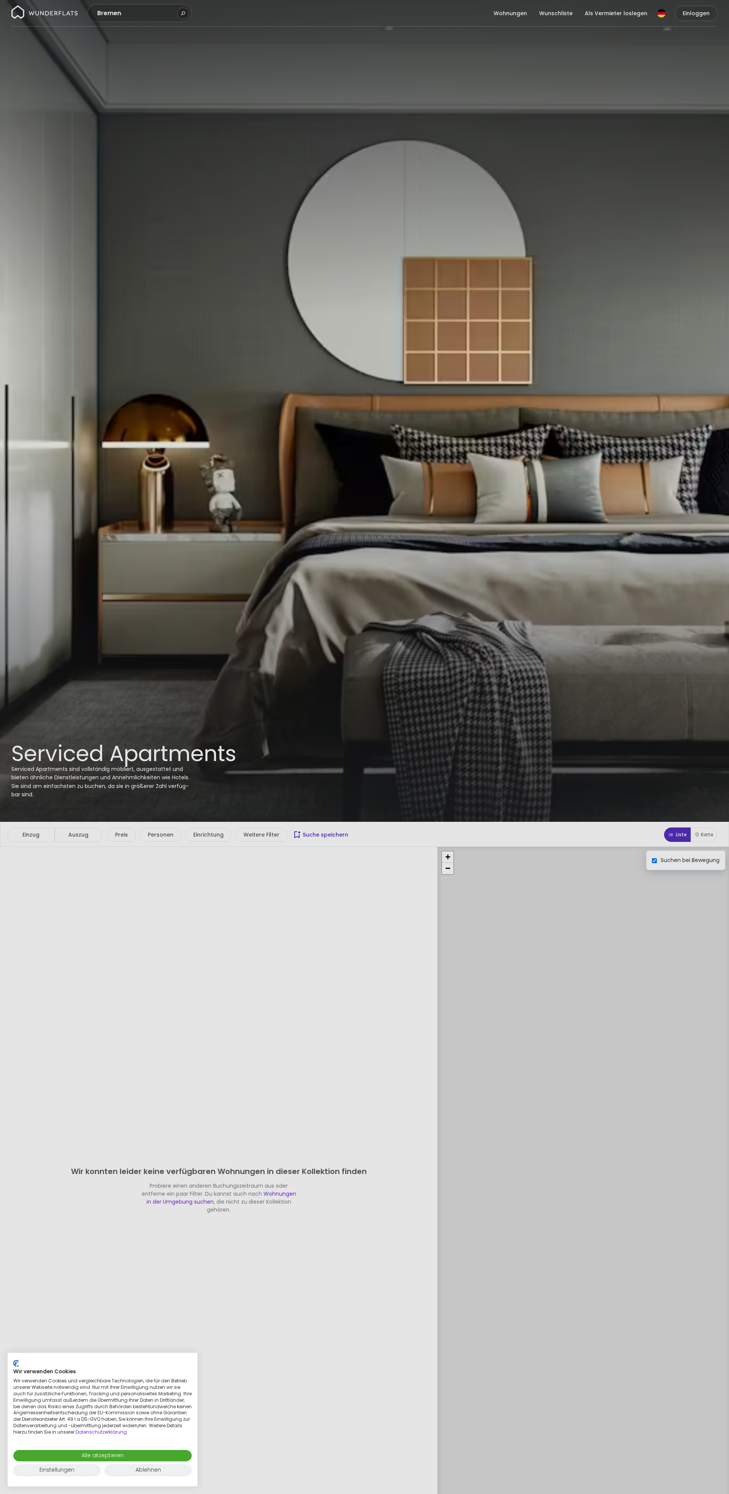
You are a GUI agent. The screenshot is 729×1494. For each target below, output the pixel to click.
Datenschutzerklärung (101, 1432)
